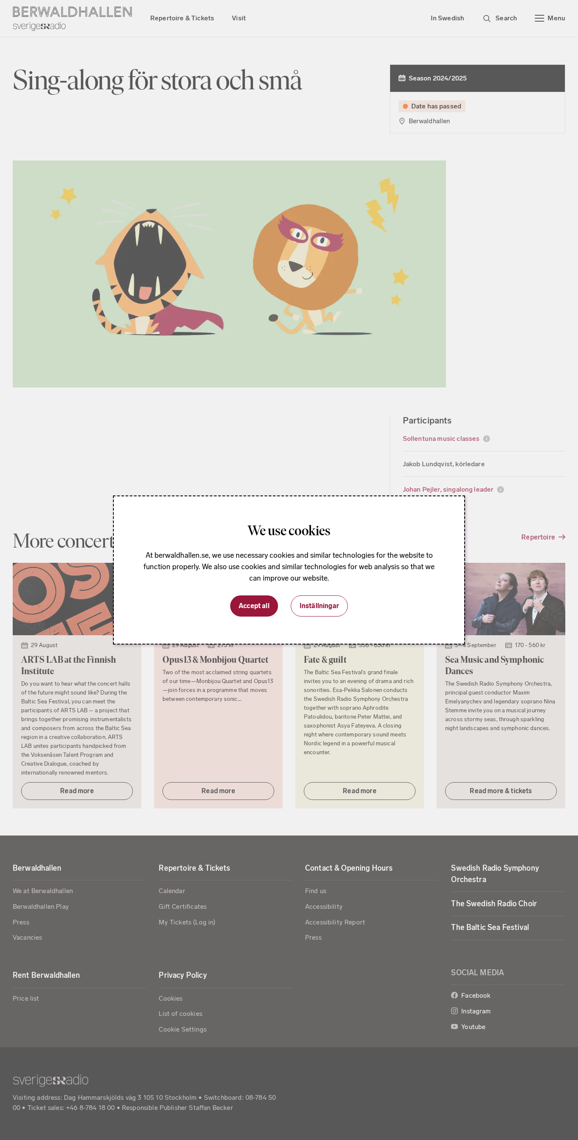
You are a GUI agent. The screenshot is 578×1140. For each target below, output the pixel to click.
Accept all (254, 606)
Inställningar (319, 606)
